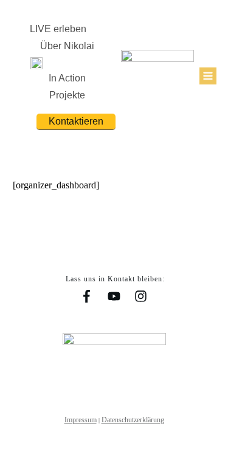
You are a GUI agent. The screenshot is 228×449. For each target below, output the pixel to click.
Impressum (80, 420)
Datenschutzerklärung (133, 420)
